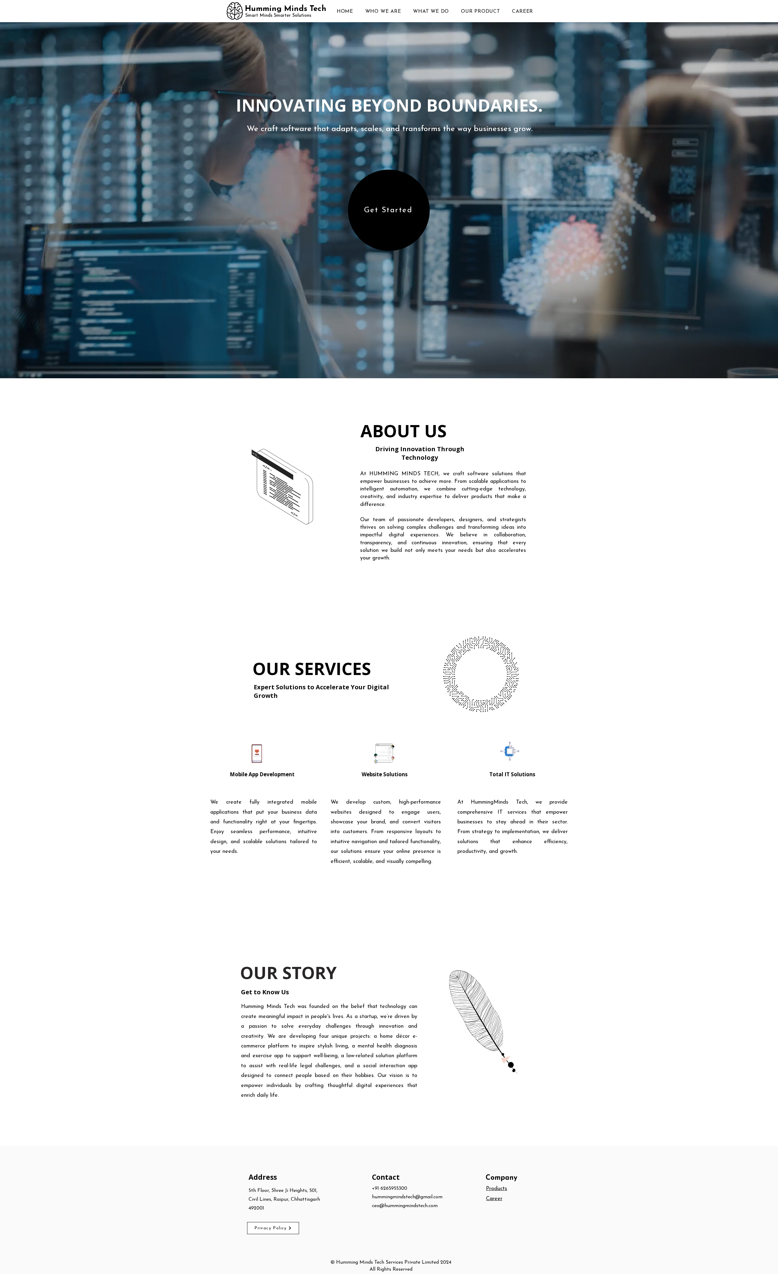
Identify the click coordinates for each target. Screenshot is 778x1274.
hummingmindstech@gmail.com (407, 1197)
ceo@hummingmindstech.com (405, 1205)
